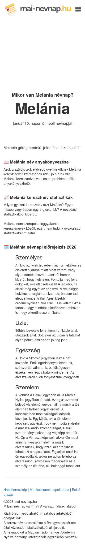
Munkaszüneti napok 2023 (49, 489)
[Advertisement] (42, 53)
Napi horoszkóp (15, 489)
